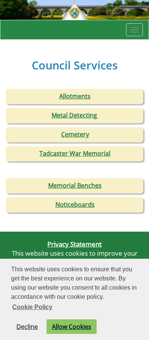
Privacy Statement (74, 243)
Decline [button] (27, 326)
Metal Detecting (75, 115)
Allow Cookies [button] (71, 326)
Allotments (75, 96)
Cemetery (75, 134)
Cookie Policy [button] (32, 307)
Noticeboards (75, 204)
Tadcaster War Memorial (74, 153)
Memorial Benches (75, 185)
